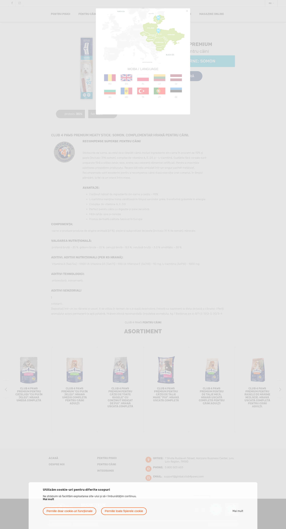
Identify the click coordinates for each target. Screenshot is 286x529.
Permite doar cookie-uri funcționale (70, 511)
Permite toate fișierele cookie (124, 511)
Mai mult (48, 499)
